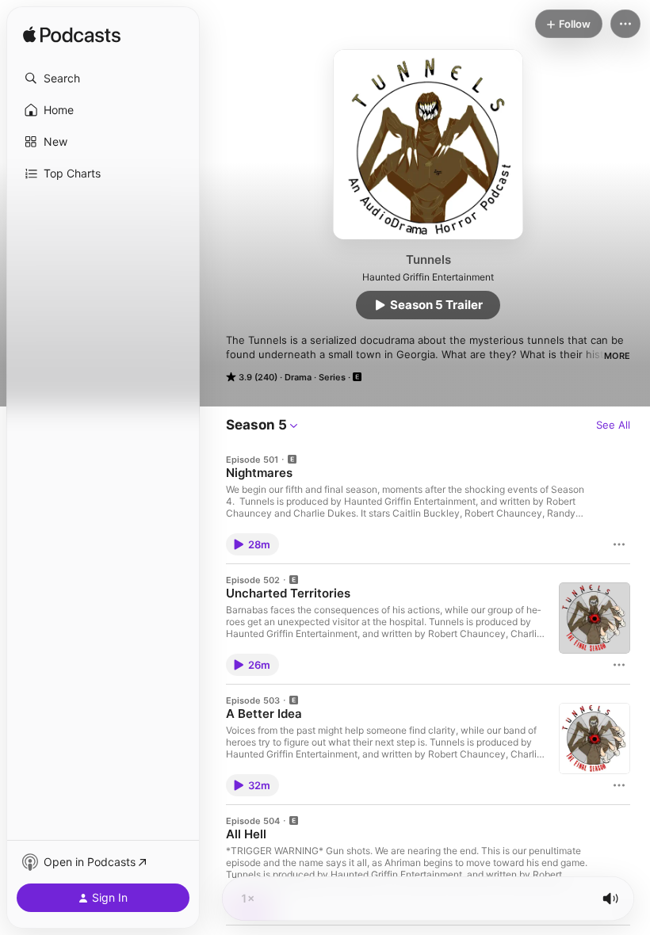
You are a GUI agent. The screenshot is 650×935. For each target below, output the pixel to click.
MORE (617, 355)
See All (613, 424)
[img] (71, 36)
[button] (103, 78)
